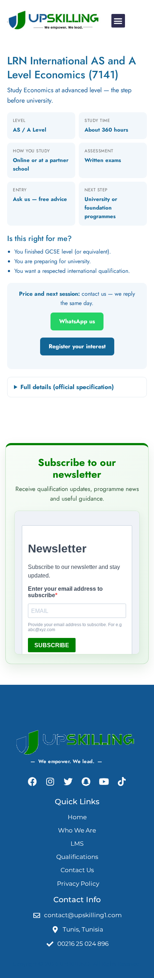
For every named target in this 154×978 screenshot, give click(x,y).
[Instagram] (50, 782)
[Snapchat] (86, 782)
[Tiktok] (122, 782)
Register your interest (77, 346)
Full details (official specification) (67, 387)
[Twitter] (68, 782)
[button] (118, 21)
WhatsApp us (77, 321)
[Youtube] (104, 782)
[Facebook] (32, 782)
